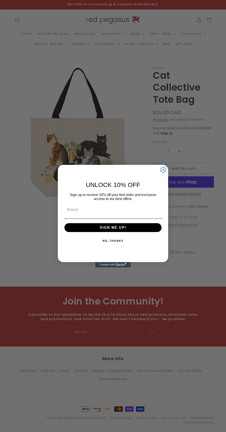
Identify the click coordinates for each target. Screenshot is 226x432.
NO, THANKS (113, 240)
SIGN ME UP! (113, 227)
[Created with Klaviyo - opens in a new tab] (113, 264)
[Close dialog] (163, 169)
